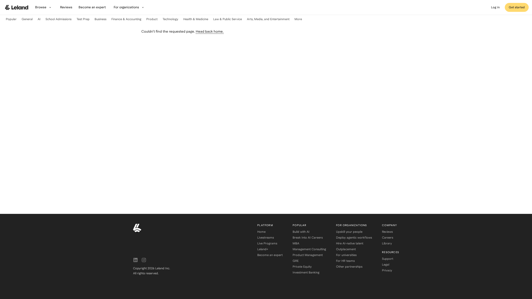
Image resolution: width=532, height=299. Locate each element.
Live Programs (267, 243)
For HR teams (345, 260)
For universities (346, 255)
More (298, 19)
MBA (296, 243)
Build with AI (301, 231)
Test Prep (83, 19)
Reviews (387, 231)
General (27, 19)
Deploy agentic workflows (354, 237)
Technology (170, 19)
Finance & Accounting (126, 19)
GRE (296, 260)
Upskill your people (349, 231)
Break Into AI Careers (308, 237)
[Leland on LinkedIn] (135, 259)
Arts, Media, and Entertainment (268, 19)
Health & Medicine (195, 19)
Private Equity (302, 266)
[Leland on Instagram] (143, 259)
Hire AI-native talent (349, 243)
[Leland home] (16, 7)
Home (261, 231)
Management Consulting (309, 249)
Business (100, 19)
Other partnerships (349, 266)
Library (387, 243)
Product (152, 19)
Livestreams (265, 237)
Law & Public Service (227, 19)
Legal (385, 264)
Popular (11, 19)
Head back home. (210, 31)
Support (387, 258)
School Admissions (58, 19)
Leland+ (262, 249)
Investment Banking (306, 272)
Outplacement (346, 249)
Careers (387, 237)
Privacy (387, 270)
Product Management (308, 255)
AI (39, 19)
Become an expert (270, 255)
